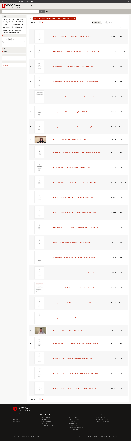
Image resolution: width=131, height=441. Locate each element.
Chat (18, 1)
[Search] (42, 11)
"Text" (36, 18)
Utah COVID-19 (28, 5)
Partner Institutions (100, 417)
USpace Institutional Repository (76, 427)
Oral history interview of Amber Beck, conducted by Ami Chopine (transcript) (72, 127)
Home (3, 1)
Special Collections (45, 419)
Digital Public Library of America (103, 421)
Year (4, 35)
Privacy (78, 436)
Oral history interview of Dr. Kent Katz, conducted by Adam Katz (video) (70, 330)
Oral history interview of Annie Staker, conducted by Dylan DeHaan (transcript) (72, 197)
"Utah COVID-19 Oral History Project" (58, 18)
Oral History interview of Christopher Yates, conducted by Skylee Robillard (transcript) (74, 257)
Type (4, 48)
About (5, 17)
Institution (7, 55)
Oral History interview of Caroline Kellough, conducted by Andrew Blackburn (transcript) (75, 227)
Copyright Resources (46, 421)
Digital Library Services (46, 417)
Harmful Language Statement (28, 1)
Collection (7, 62)
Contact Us (16, 419)
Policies (115, 436)
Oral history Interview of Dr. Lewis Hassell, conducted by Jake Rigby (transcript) (72, 358)
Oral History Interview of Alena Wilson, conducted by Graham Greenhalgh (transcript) (74, 66)
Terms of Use (44, 423)
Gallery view (96, 22)
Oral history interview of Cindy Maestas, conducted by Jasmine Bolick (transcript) (73, 272)
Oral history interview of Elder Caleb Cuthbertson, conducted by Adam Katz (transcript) (74, 388)
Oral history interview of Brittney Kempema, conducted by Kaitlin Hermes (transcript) (74, 212)
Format (5, 52)
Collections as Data (73, 423)
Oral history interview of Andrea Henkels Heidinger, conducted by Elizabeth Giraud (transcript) (76, 152)
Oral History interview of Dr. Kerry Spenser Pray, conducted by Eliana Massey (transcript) (75, 343)
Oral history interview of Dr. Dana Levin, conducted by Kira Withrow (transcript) (72, 318)
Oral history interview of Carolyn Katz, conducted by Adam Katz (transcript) (71, 242)
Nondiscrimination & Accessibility (90, 436)
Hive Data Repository (73, 429)
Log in (128, 1)
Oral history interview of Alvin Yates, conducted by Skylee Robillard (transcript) (72, 112)
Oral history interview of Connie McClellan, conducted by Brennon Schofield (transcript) (74, 303)
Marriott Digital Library (74, 417)
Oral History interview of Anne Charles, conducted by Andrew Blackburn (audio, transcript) (75, 182)
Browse (8, 1)
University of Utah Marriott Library (10, 58)
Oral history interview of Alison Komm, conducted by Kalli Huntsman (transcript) (73, 96)
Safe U (101, 436)
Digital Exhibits (72, 421)
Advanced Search (50, 11)
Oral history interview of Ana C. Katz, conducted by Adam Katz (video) (70, 139)
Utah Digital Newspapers (74, 419)
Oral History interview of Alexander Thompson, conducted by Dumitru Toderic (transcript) (75, 81)
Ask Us (13, 1)
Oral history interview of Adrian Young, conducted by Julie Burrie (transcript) (71, 36)
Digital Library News (73, 425)
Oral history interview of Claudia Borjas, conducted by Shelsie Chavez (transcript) (73, 287)
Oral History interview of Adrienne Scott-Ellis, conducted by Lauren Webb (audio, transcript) (75, 51)
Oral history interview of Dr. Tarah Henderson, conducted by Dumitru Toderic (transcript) (75, 373)
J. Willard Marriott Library (18, 413)
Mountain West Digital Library (102, 419)
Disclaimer (108, 436)
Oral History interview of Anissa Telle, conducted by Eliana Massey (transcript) (72, 167)
